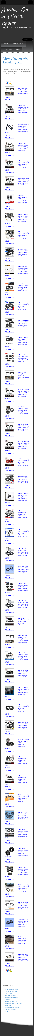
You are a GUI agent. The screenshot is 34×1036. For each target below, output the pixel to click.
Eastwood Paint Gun (11, 991)
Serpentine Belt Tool (11, 1001)
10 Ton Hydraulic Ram (11, 989)
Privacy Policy (18, 44)
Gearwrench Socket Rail (12, 1007)
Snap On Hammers (10, 995)
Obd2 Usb (8, 999)
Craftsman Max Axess (11, 997)
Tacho (6, 1011)
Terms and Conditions (12, 49)
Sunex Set (8, 1005)
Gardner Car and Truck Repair (15, 16)
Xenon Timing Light (10, 1009)
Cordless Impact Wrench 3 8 (13, 1003)
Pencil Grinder (9, 993)
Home (6, 44)
